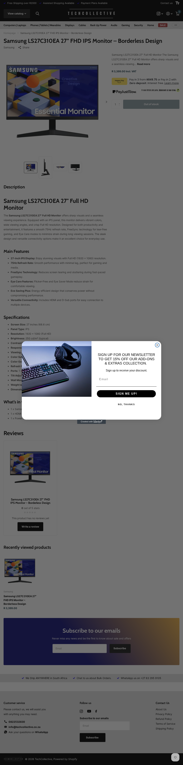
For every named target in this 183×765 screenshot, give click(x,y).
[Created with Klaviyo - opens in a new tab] (91, 422)
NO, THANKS (126, 404)
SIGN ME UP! (126, 393)
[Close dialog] (157, 345)
